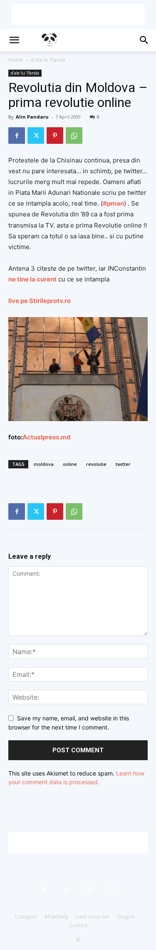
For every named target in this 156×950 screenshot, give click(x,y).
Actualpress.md (46, 437)
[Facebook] (16, 135)
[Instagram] (89, 890)
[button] (14, 40)
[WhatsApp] (74, 135)
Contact (78, 925)
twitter (123, 464)
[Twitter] (35, 135)
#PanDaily (56, 916)
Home (15, 59)
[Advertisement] (78, 14)
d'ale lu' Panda (48, 59)
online (70, 464)
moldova (44, 464)
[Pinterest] (55, 135)
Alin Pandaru (32, 117)
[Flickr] (67, 890)
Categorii (26, 916)
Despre (126, 916)
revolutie (96, 464)
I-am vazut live (92, 916)
